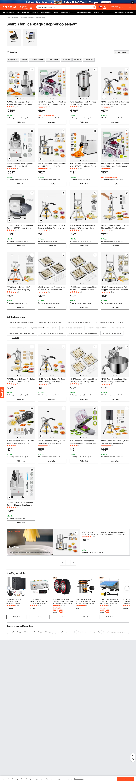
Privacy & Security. (79, 779)
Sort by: (117, 52)
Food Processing (40, 17)
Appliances (15, 17)
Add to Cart (21, 122)
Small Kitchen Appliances (27, 17)
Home (8, 17)
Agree (125, 779)
